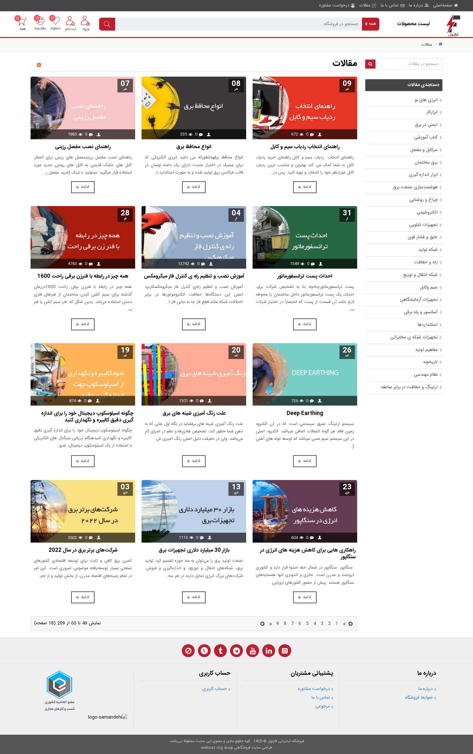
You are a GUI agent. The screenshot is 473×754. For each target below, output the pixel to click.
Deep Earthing (305, 413)
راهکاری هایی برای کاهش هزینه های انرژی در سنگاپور (308, 554)
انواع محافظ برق (193, 147)
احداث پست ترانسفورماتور (304, 276)
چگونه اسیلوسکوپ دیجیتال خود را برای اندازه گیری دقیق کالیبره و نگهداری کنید (87, 417)
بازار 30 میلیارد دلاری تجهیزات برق (194, 550)
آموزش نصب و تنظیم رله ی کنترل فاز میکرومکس (194, 276)
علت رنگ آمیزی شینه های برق (194, 413)
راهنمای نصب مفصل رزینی (83, 147)
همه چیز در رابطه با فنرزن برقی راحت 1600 (82, 276)
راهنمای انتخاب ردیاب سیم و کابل (304, 147)
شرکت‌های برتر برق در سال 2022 (83, 550)
